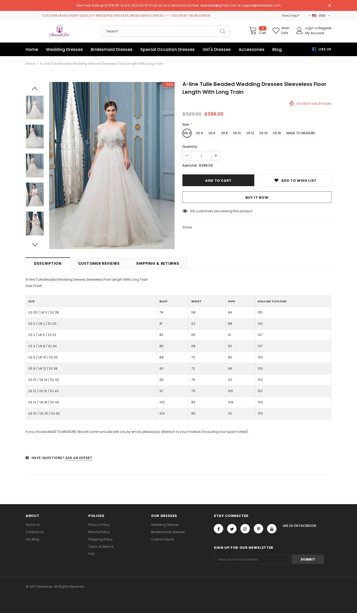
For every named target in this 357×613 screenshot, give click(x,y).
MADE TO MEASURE (300, 133)
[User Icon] (299, 30)
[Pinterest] (258, 528)
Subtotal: (189, 165)
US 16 (277, 133)
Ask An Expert (78, 458)
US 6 (212, 133)
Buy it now (257, 197)
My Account (314, 33)
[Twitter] (232, 528)
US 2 (187, 133)
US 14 (264, 133)
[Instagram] (245, 528)
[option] (112, 165)
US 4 (199, 133)
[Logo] (60, 31)
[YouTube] (272, 528)
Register (325, 28)
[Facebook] (218, 528)
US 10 (237, 133)
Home (30, 63)
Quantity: (190, 146)
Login (310, 28)
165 (192, 211)
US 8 (224, 133)
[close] (329, 6)
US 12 (250, 133)
